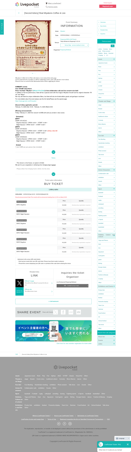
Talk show (101, 154)
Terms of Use (52, 419)
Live (99, 158)
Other (99, 97)
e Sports (100, 219)
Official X (36, 91)
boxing (100, 212)
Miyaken (62, 31)
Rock (99, 66)
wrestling (100, 208)
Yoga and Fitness (103, 240)
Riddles (100, 53)
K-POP (100, 86)
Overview (103, 22)
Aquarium (101, 252)
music (100, 59)
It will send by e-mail (78, 312)
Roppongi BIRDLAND (66, 39)
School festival (102, 321)
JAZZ (99, 82)
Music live (101, 336)
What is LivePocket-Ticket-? (41, 415)
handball (100, 223)
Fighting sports (102, 215)
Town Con (101, 305)
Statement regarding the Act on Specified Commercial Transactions (81, 419)
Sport (100, 189)
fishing (100, 263)
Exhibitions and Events (105, 286)
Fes (99, 74)
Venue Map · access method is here (75, 45)
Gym (99, 244)
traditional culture (103, 116)
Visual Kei (101, 93)
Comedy (105, 49)
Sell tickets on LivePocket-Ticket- (88, 415)
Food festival (101, 313)
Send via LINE (71, 312)
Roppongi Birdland (65, 50)
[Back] (18, 13)
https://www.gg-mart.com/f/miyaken (25, 101)
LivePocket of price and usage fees (32, 419)
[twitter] (60, 423)
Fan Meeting (101, 139)
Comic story (101, 112)
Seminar (100, 309)
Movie (105, 53)
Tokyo (74, 39)
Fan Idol (101, 135)
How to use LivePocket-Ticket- (64, 415)
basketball (101, 227)
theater (100, 109)
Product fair (101, 290)
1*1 (107, 55)
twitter (55, 312)
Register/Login (108, 6)
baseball (100, 192)
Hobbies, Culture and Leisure (19, 399)
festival (100, 297)
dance (100, 128)
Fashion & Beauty (103, 275)
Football (100, 196)
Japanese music (102, 63)
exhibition (101, 147)
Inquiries (102, 34)
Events (100, 340)
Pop (99, 70)
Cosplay (100, 55)
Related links (104, 30)
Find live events (53, 7)
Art (99, 317)
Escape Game (102, 267)
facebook (63, 312)
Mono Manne (102, 124)
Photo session (106, 51)
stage (99, 105)
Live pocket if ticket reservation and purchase (27, 5)
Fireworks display (103, 301)
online (100, 49)
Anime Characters (104, 170)
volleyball (101, 204)
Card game (101, 255)
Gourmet (110, 53)
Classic (100, 90)
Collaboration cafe (103, 173)
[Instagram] (71, 423)
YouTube (42, 91)
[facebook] (65, 423)
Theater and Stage (104, 101)
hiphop (100, 78)
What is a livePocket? (54, 3)
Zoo (99, 248)
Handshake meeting (104, 143)
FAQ (108, 419)
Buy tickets (103, 26)
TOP (16, 354)
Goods (100, 162)
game (100, 259)
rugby (100, 200)
